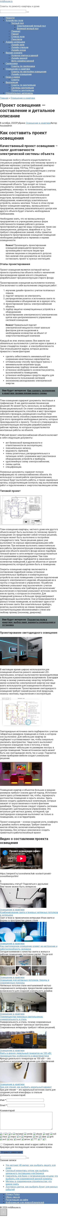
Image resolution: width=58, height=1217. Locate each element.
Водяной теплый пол (27, 28)
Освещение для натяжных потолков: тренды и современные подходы (24, 981)
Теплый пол (17, 23)
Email (3, 1105)
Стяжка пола (17, 36)
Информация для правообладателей (25, 1202)
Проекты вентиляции (22, 90)
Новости (10, 17)
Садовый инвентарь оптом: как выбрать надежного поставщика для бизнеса (27, 1172)
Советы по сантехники (23, 66)
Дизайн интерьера (15, 42)
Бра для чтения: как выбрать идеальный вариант (26, 1087)
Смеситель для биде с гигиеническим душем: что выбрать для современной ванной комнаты (32, 1177)
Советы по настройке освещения (28, 71)
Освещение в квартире (18, 69)
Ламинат (15, 31)
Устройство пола (14, 20)
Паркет (15, 34)
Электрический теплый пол (31, 26)
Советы (15, 79)
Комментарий (7, 1110)
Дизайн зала (17, 44)
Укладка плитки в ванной (24, 55)
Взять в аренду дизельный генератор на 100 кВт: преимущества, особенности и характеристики (26, 1054)
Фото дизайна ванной (22, 60)
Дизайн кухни (18, 50)
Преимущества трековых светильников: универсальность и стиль (21, 1018)
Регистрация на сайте (17, 1199)
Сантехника (12, 63)
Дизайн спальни (19, 47)
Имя (3, 1100)
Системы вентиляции (22, 87)
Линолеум (16, 39)
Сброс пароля (13, 1197)
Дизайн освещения (21, 74)
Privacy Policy (13, 1194)
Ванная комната (14, 52)
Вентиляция (12, 82)
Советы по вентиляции (23, 85)
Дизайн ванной (19, 58)
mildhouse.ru (6, 1)
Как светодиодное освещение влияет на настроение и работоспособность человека (28, 947)
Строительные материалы (19, 93)
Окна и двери (13, 77)
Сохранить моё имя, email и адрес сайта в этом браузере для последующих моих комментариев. (26, 1145)
